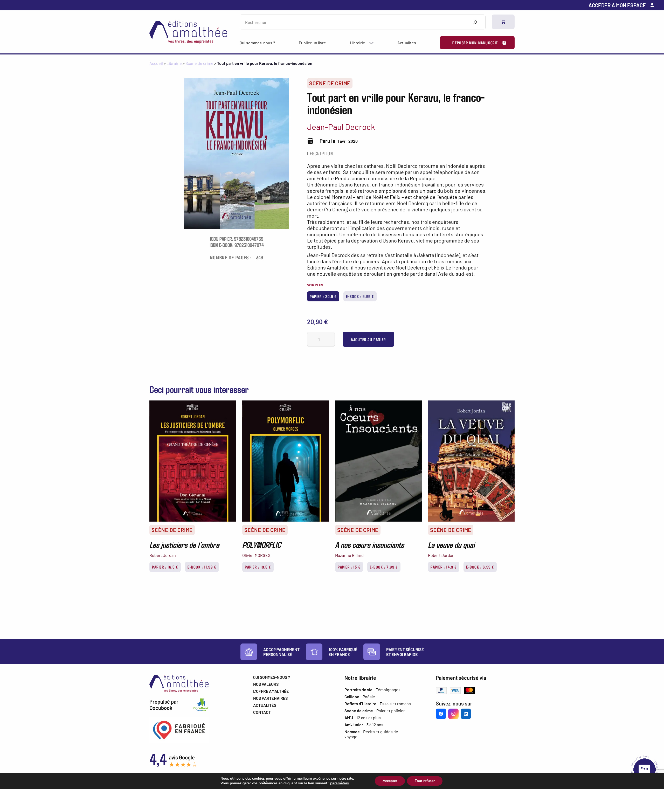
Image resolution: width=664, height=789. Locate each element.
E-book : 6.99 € (480, 566)
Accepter (390, 780)
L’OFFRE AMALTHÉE (271, 691)
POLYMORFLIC (261, 544)
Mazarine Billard (349, 555)
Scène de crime (199, 63)
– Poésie (359, 696)
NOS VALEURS (266, 684)
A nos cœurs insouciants (369, 544)
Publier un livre (312, 42)
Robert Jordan (162, 555)
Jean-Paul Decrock (341, 127)
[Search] (475, 22)
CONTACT (262, 712)
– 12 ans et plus (362, 717)
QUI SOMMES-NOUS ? (271, 677)
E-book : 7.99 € (384, 566)
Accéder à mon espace (617, 5)
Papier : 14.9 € (444, 566)
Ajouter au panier (368, 339)
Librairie (357, 42)
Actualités (406, 42)
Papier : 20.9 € (323, 296)
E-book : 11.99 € (202, 566)
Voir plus (315, 285)
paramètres (339, 783)
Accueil (156, 63)
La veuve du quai (451, 544)
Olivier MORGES (256, 555)
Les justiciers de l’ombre (184, 544)
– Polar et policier (374, 710)
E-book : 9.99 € (360, 296)
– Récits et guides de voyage (371, 734)
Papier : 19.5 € (258, 566)
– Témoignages (372, 689)
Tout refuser (425, 780)
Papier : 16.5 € (165, 566)
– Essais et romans (377, 703)
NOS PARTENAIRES (270, 698)
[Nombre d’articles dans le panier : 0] (503, 22)
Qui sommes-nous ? (257, 42)
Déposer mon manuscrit (475, 42)
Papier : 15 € (349, 566)
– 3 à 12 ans (363, 724)
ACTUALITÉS (264, 705)
